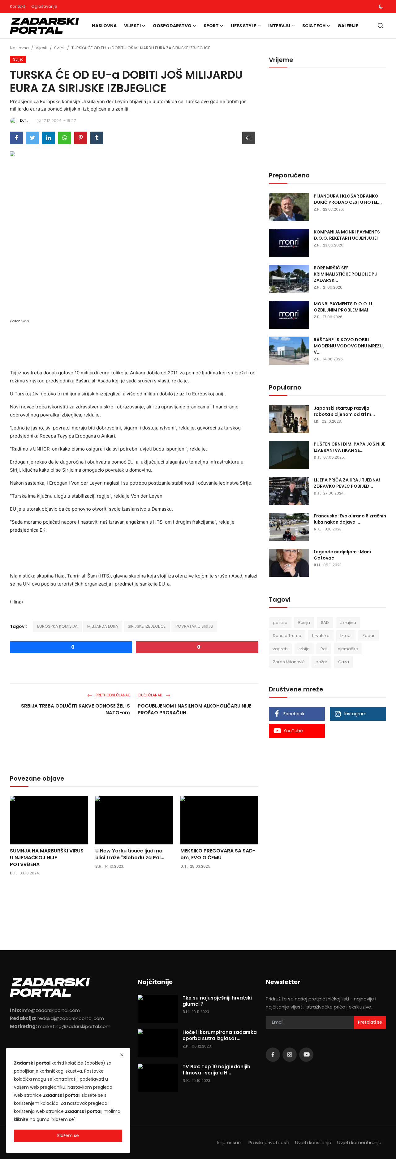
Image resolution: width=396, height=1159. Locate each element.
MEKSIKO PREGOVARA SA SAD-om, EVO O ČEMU (218, 854)
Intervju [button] (279, 26)
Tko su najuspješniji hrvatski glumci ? (217, 1001)
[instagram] (289, 1055)
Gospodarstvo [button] (172, 26)
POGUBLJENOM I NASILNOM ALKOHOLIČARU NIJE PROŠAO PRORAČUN (195, 709)
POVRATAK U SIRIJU (194, 626)
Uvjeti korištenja (313, 1142)
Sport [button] (211, 26)
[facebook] (273, 1055)
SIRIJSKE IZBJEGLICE (147, 626)
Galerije (348, 26)
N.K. (317, 529)
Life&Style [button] (243, 26)
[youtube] (306, 1055)
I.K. (316, 421)
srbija (304, 649)
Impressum (230, 1142)
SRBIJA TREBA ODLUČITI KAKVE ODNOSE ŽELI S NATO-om (75, 709)
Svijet (59, 48)
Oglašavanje (44, 6)
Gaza (343, 662)
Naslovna (104, 26)
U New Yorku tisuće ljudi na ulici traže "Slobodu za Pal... (129, 854)
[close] (122, 1054)
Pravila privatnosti (268, 1142)
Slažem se (68, 1135)
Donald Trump (287, 636)
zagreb (280, 649)
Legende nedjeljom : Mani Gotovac (342, 555)
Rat (324, 649)
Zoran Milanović (289, 662)
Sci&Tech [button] (313, 26)
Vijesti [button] (132, 26)
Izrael (345, 636)
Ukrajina (348, 622)
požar (321, 662)
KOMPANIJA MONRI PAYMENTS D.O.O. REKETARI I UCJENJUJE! (347, 235)
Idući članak (150, 695)
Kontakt (17, 6)
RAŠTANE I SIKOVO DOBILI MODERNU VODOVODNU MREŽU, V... (349, 346)
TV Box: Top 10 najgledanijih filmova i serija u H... (216, 1070)
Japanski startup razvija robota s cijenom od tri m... (344, 411)
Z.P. (317, 209)
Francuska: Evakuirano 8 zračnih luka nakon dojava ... (350, 519)
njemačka (348, 649)
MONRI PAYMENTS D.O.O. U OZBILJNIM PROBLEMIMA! (343, 307)
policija (280, 622)
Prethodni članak (112, 695)
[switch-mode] (381, 6)
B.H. (98, 866)
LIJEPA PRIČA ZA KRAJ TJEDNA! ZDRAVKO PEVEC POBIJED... (347, 483)
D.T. (13, 873)
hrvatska (320, 636)
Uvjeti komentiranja (359, 1142)
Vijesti (41, 48)
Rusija (304, 622)
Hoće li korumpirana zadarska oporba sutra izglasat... (220, 1035)
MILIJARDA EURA (102, 626)
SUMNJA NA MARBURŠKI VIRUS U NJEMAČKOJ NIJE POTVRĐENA (47, 857)
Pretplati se (370, 1022)
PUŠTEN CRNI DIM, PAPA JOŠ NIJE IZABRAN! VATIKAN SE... (349, 447)
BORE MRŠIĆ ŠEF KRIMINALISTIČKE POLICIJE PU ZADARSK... (345, 274)
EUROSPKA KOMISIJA (57, 626)
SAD (325, 622)
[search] (380, 25)
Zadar (368, 636)
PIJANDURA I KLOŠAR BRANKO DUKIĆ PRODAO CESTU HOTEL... (348, 199)
